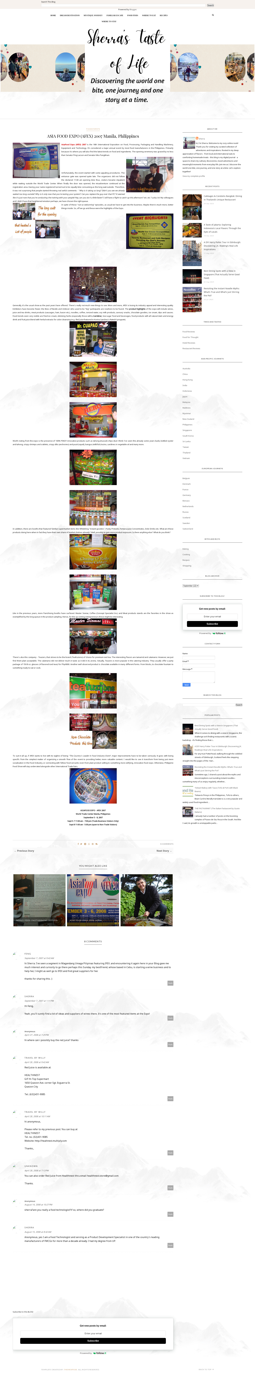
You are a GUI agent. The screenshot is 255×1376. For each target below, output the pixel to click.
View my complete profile (194, 176)
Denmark (187, 484)
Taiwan (186, 447)
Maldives (187, 407)
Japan (185, 396)
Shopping (187, 565)
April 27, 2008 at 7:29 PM (36, 1034)
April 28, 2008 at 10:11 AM (37, 1116)
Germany (187, 495)
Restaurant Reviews (191, 348)
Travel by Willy (35, 1057)
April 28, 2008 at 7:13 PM (36, 1170)
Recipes (186, 560)
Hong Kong (188, 379)
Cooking (186, 554)
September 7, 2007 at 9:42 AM (39, 958)
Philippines (187, 424)
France (185, 489)
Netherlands (188, 506)
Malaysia (186, 402)
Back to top (205, 1369)
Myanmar (187, 413)
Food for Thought (190, 337)
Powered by (86, 1353)
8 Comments (166, 844)
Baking (186, 549)
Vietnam (186, 458)
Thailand (186, 452)
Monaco (186, 500)
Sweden (186, 523)
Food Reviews (189, 331)
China (185, 374)
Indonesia (187, 391)
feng (27, 953)
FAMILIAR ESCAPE (115, 15)
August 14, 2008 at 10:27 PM (38, 1204)
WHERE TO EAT (149, 15)
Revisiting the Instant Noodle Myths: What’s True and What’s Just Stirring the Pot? (222, 292)
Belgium (186, 478)
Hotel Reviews (189, 342)
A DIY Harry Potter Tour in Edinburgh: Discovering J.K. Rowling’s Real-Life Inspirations (222, 246)
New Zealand (188, 419)
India (185, 385)
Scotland (186, 517)
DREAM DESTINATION (70, 15)
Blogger (133, 9)
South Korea (188, 435)
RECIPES (164, 15)
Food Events (93, 129)
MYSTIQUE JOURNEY (93, 15)
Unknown (31, 1166)
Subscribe (93, 1341)
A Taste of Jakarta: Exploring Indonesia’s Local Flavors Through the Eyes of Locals (222, 228)
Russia (185, 512)
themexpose (70, 1369)
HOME (53, 15)
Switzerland (188, 528)
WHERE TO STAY (109, 22)
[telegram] (85, 844)
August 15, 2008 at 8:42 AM (37, 1231)
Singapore (187, 430)
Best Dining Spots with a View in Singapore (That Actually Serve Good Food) (222, 274)
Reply (170, 983)
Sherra (29, 996)
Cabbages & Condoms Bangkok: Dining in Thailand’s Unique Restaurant (223, 198)
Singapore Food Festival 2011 (141, 920)
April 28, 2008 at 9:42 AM (36, 1062)
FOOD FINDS (132, 15)
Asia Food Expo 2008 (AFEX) (32, 920)
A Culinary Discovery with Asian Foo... (89, 921)
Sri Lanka (187, 441)
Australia (186, 368)
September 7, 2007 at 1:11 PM (39, 1000)
